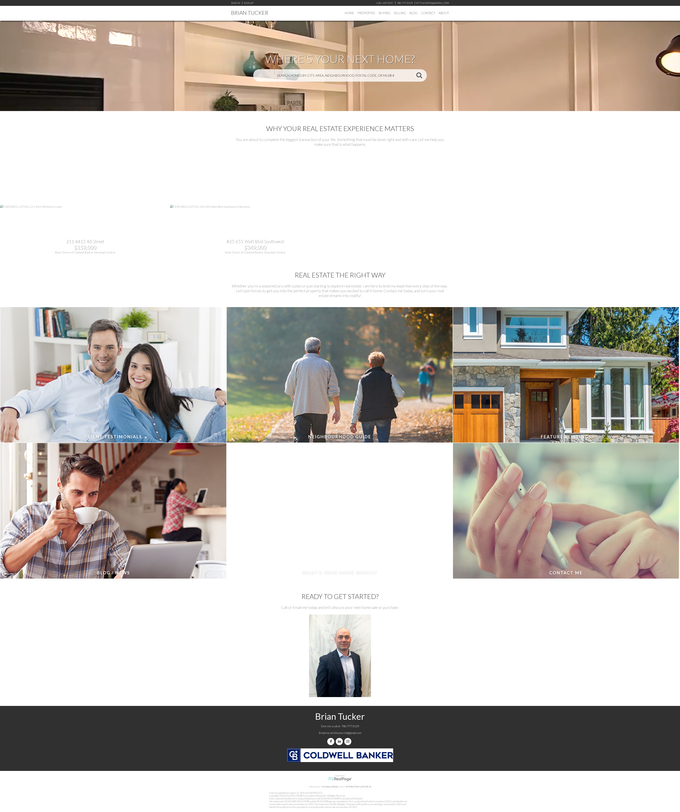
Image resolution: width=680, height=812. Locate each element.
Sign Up (248, 2)
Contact (428, 13)
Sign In (235, 2)
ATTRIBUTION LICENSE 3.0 (358, 786)
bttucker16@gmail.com (347, 732)
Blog (413, 13)
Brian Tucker (249, 12)
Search (419, 75)
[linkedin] (340, 741)
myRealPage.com (340, 779)
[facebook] (331, 741)
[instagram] (348, 741)
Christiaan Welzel (330, 786)
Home (349, 13)
